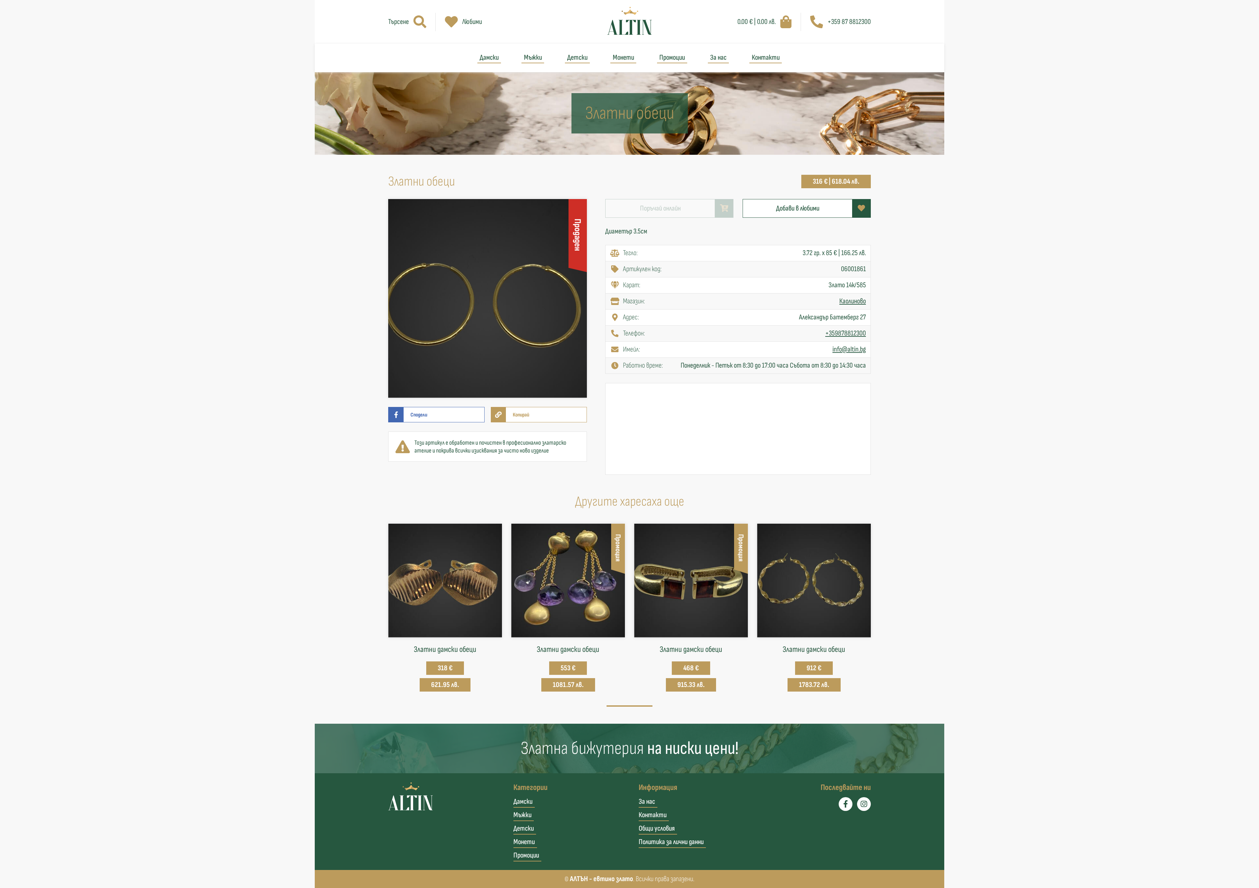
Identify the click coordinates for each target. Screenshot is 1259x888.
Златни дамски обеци (445, 649)
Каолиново (852, 301)
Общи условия (657, 828)
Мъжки (533, 57)
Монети (623, 57)
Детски (577, 57)
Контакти (766, 57)
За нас (718, 57)
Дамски (489, 57)
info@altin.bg (849, 349)
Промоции (672, 57)
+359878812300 (845, 333)
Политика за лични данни (671, 842)
